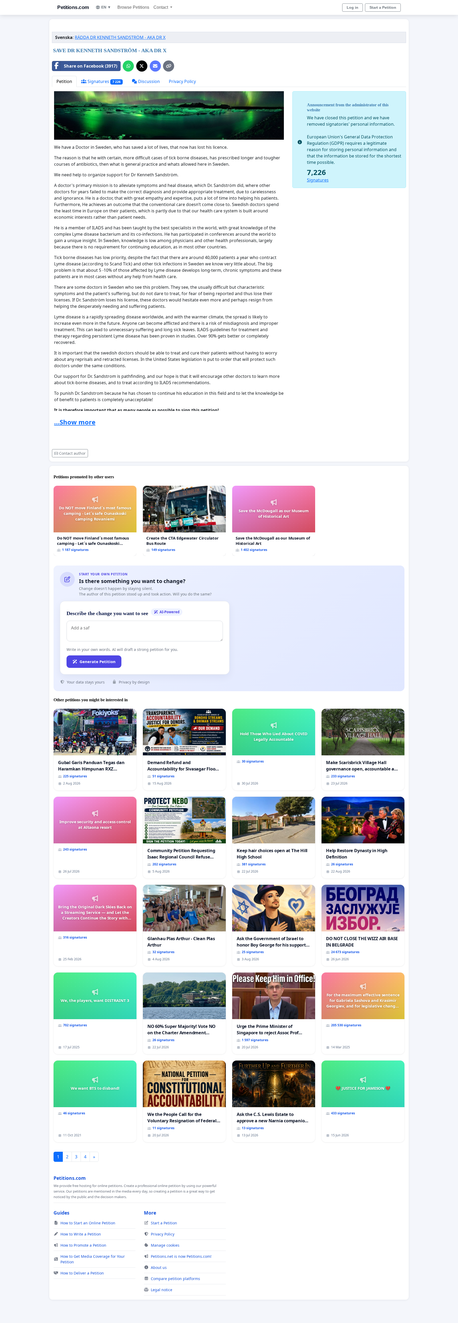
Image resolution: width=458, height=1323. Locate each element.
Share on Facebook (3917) (90, 66)
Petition (64, 81)
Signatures (103, 81)
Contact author (72, 453)
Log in (352, 7)
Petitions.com (73, 7)
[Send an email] (155, 66)
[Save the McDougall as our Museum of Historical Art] (273, 521)
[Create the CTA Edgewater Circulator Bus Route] (184, 521)
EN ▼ (106, 7)
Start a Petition (382, 7)
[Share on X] (141, 66)
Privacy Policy (182, 81)
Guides (61, 1213)
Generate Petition (98, 661)
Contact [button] (161, 7)
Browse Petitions (133, 7)
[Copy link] (168, 66)
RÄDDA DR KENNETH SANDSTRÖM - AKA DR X (120, 37)
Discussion (148, 81)
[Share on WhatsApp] (128, 66)
